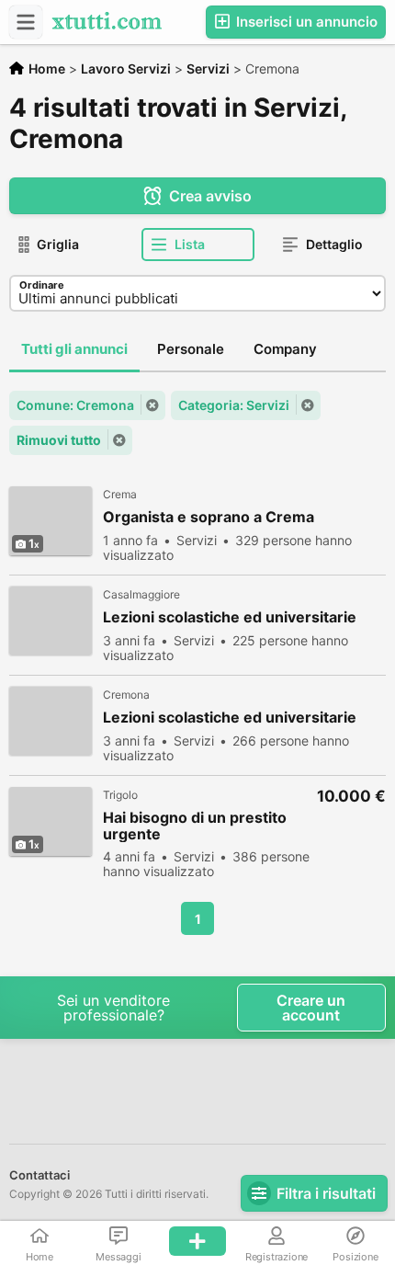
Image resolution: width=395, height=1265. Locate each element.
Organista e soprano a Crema (208, 517)
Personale (190, 349)
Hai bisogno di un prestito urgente (195, 825)
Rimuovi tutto (59, 440)
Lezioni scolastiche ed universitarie (229, 617)
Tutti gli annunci (74, 349)
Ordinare (41, 285)
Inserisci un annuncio (305, 21)
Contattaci (39, 1175)
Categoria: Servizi (233, 405)
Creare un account (310, 1007)
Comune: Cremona (75, 405)
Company (285, 349)
